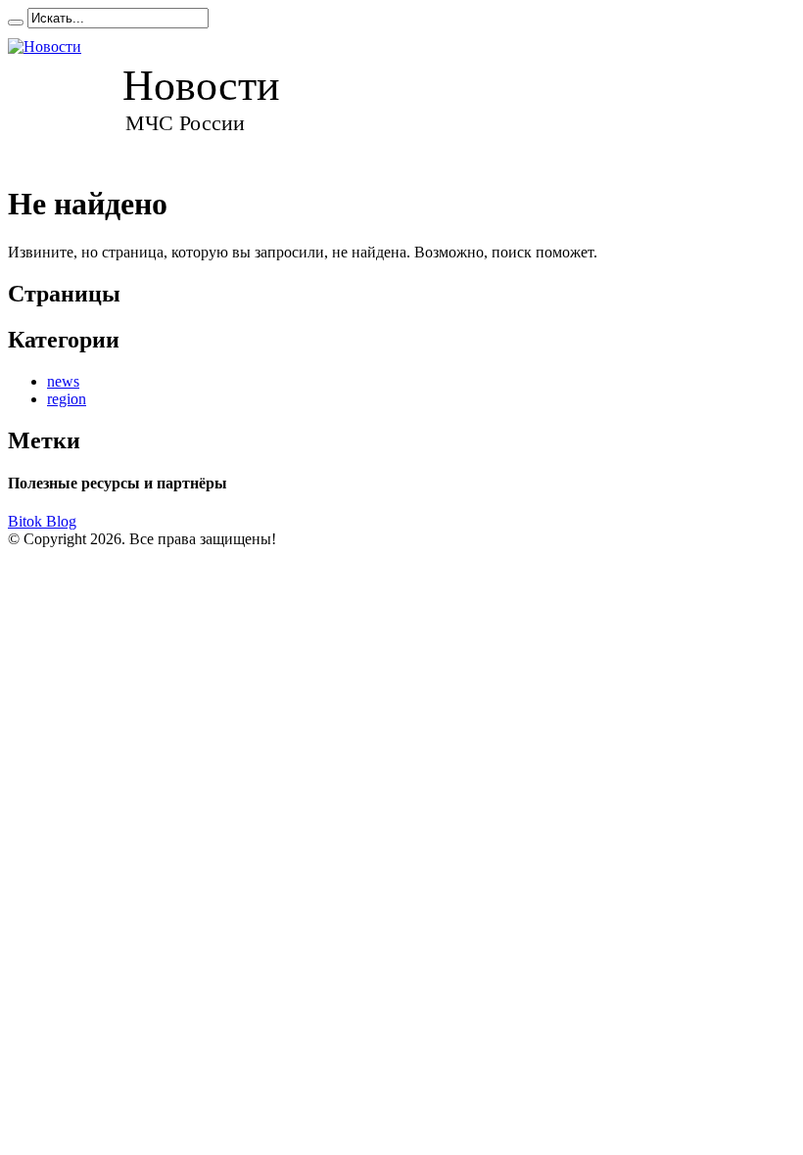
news (63, 381)
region (66, 399)
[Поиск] (16, 22)
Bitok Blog (42, 521)
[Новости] (162, 97)
